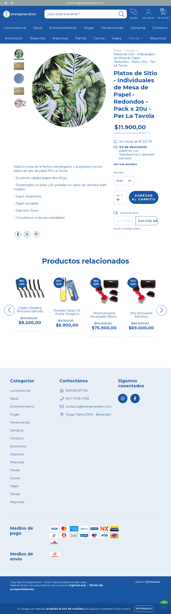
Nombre (119, 172)
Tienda (134, 38)
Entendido (144, 608)
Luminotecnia (14, 28)
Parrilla (81, 38)
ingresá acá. (77, 585)
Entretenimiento (63, 28)
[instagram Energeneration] (6, 3)
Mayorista (158, 38)
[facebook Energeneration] (12, 3)
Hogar (89, 28)
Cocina (99, 38)
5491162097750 (77, 391)
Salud (37, 28)
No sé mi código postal (127, 228)
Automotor (14, 38)
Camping (138, 28)
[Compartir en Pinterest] (36, 236)
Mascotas (60, 38)
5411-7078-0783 (77, 398)
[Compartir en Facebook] (18, 236)
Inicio (117, 50)
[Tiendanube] (148, 582)
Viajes (116, 38)
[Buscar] (121, 14)
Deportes (37, 38)
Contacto (160, 28)
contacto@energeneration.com (85, 2)
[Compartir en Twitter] (27, 236)
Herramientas (112, 28)
